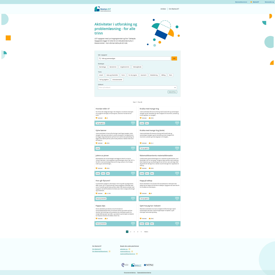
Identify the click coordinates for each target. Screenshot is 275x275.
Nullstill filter (172, 92)
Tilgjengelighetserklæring (144, 272)
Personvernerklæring (130, 272)
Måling (163, 75)
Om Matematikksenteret (100, 251)
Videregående (137, 67)
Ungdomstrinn (124, 67)
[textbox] (137, 87)
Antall (101, 75)
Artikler (163, 9)
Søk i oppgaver (102, 55)
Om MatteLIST (174, 9)
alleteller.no (124, 249)
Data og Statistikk (112, 75)
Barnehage (102, 67)
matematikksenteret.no (127, 254)
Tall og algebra (104, 79)
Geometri (144, 75)
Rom (170, 75)
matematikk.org (125, 251)
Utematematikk (117, 79)
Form (123, 75)
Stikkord (100, 84)
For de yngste (132, 75)
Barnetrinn (113, 67)
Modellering (154, 75)
